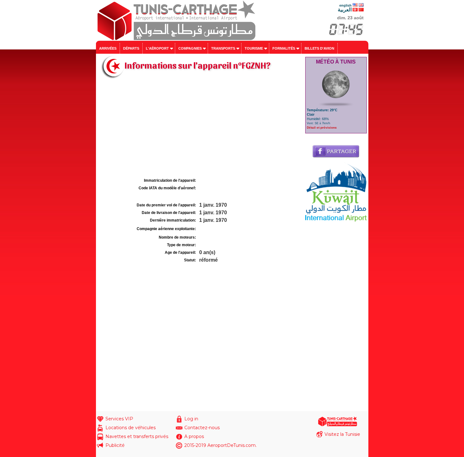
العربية (345, 9)
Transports (223, 48)
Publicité (115, 445)
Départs (131, 48)
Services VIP (119, 419)
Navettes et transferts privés (136, 436)
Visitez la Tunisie (342, 434)
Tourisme (254, 48)
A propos (194, 436)
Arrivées (107, 48)
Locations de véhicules (130, 427)
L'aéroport (157, 48)
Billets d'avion (319, 48)
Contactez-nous (202, 427)
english (345, 5)
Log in (191, 419)
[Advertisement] (199, 129)
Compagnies (190, 48)
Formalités (283, 48)
